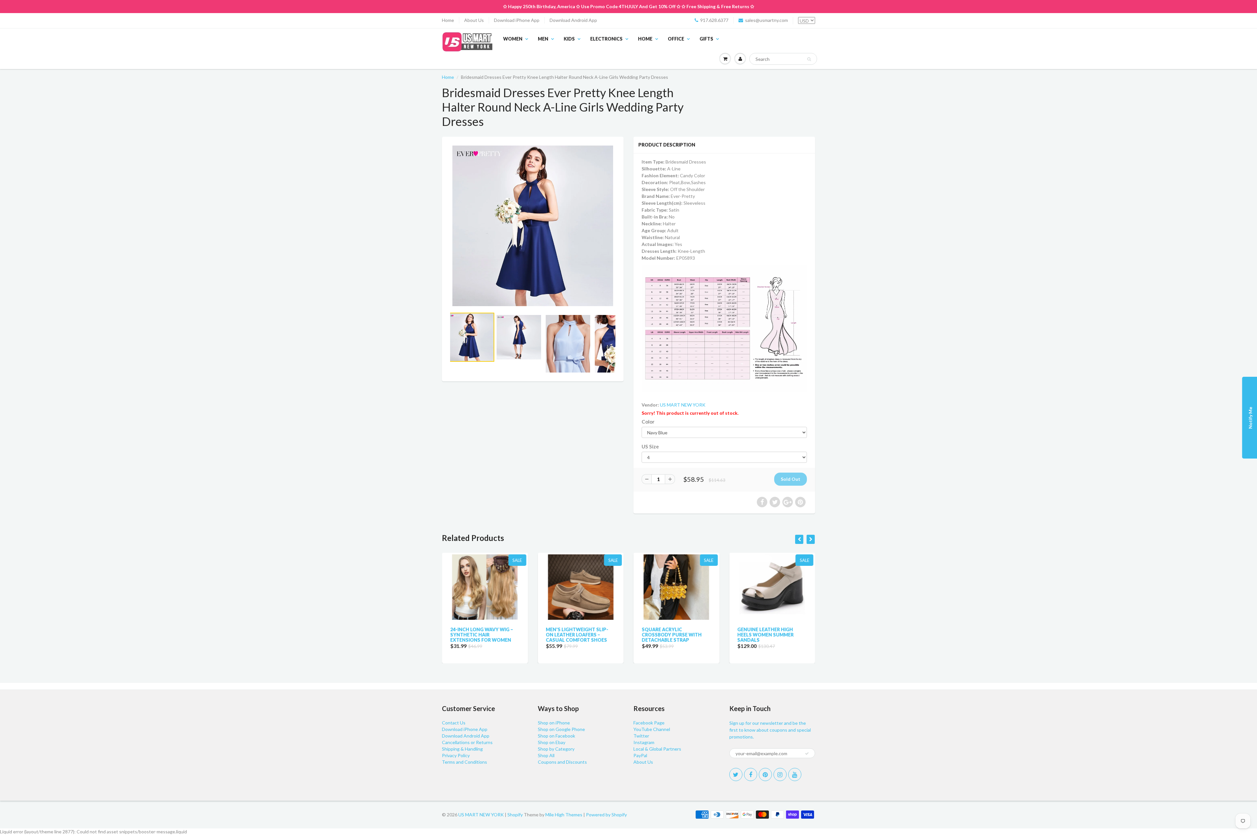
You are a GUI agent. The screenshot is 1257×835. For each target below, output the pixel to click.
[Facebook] (750, 774)
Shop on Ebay (551, 742)
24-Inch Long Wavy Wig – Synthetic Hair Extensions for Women (481, 635)
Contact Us (453, 722)
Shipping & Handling (462, 749)
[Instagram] (780, 774)
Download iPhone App (516, 20)
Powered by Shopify (606, 814)
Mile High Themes (563, 814)
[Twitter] (735, 774)
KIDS (569, 39)
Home (448, 20)
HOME (645, 39)
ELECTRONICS (606, 39)
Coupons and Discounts (562, 762)
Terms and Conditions (464, 762)
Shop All (546, 755)
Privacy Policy (456, 755)
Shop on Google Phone (561, 729)
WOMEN (512, 39)
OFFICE (676, 39)
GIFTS (706, 39)
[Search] (809, 59)
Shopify (515, 814)
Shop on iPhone (554, 722)
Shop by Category (556, 749)
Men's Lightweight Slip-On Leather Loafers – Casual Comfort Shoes (577, 635)
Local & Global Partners (657, 749)
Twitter (641, 736)
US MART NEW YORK (682, 405)
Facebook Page (649, 722)
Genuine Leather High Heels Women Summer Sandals (766, 635)
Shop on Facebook (556, 736)
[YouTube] (794, 774)
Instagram (643, 742)
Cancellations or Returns (467, 742)
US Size (650, 446)
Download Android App (573, 20)
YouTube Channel (651, 729)
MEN (543, 39)
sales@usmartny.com (766, 20)
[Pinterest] (765, 774)
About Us (474, 20)
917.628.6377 (714, 20)
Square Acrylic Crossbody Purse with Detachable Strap (671, 635)
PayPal (640, 755)
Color (648, 422)
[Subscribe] (807, 753)
